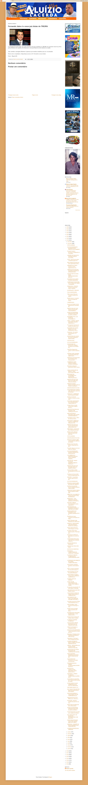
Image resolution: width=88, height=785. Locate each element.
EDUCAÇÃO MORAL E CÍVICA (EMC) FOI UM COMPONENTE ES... (72, 694)
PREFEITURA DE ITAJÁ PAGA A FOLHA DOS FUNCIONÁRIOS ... (72, 309)
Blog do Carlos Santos (71, 184)
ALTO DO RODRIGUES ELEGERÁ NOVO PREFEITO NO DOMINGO (73, 248)
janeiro (69, 748)
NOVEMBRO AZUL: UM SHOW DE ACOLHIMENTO (72, 317)
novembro (70, 243)
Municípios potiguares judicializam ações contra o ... (73, 367)
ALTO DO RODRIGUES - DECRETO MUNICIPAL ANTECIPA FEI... (72, 452)
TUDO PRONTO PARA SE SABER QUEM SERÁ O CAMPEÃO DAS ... (73, 594)
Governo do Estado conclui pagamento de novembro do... (73, 305)
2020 (67, 238)
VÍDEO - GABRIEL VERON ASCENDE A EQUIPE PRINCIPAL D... (73, 322)
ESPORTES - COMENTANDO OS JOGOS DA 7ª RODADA (73, 552)
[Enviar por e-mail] (27, 59)
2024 (67, 230)
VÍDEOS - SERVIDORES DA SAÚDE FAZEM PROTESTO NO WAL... (73, 646)
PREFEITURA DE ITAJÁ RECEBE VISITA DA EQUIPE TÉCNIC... (72, 467)
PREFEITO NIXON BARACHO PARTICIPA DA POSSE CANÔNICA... (73, 385)
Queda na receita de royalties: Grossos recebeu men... (73, 398)
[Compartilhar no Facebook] (31, 59)
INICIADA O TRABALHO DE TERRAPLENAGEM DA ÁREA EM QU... (73, 635)
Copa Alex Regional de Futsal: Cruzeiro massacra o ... (73, 350)
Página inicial (35, 95)
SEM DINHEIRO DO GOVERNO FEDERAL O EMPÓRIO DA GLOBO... (73, 508)
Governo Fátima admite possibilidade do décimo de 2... (73, 471)
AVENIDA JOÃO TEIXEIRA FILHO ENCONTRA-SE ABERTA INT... (73, 354)
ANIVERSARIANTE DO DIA (73, 387)
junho (69, 739)
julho (69, 737)
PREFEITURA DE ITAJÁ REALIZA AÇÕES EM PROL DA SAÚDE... (72, 380)
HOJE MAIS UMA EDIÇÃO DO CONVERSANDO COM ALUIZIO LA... (73, 402)
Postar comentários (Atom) (17, 97)
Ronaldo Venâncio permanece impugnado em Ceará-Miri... (73, 252)
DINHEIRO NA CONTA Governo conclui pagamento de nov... (72, 266)
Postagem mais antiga (56, 95)
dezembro (70, 241)
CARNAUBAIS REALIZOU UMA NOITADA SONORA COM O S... (73, 540)
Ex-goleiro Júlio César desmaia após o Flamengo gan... (73, 531)
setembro (70, 733)
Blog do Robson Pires (71, 178)
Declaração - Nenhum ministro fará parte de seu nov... (73, 701)
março (69, 744)
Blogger (50, 777)
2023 (67, 232)
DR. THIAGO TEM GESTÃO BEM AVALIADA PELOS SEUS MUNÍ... (73, 690)
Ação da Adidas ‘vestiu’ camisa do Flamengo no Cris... (72, 605)
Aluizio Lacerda (69, 768)
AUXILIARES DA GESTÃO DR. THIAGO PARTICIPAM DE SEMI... (73, 680)
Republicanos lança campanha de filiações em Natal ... (73, 517)
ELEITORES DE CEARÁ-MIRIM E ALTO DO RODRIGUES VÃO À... (72, 329)
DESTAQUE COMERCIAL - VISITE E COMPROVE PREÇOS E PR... (73, 421)
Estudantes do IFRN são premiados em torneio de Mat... (73, 536)
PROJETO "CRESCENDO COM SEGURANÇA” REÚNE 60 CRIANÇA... (73, 524)
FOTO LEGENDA (71, 245)
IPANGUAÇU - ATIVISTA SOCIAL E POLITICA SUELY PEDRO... (72, 287)
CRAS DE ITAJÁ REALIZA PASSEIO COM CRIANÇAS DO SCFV (73, 410)
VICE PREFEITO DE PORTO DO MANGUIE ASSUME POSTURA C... (73, 598)
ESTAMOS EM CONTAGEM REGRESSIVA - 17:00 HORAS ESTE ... (73, 614)
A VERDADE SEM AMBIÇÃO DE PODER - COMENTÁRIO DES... (73, 561)
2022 (67, 234)
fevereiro (69, 746)
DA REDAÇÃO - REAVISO (73, 290)
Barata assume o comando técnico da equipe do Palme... (73, 299)
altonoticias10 (69, 189)
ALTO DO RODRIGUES (72, 342)
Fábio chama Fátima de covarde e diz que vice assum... (72, 295)
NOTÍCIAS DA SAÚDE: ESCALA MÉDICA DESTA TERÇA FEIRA (73, 487)
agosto (69, 735)
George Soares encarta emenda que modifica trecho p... (72, 406)
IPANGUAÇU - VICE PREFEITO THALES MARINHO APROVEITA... (73, 499)
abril (69, 743)
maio (69, 741)
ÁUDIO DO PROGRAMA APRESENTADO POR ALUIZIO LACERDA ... (72, 313)
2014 (67, 758)
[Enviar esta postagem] (25, 59)
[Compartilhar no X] (30, 59)
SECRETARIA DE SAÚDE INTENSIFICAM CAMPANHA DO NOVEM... (73, 650)
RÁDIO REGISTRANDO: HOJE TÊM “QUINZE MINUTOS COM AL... (72, 721)
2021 (67, 236)
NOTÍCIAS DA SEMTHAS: (73, 549)
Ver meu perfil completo (70, 770)
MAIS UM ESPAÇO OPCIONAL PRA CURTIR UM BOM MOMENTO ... (73, 414)
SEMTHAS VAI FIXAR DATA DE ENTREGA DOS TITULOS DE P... (73, 359)
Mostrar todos (77, 210)
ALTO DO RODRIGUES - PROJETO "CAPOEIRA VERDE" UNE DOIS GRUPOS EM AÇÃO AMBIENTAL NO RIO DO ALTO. (72, 193)
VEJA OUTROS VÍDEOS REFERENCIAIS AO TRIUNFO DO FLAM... (72, 624)
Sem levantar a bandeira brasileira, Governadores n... (73, 565)
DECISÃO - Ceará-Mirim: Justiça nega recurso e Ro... (72, 478)
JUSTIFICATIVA (70, 340)
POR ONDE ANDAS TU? (72, 687)
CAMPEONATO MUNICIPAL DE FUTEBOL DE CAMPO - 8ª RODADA (73, 283)
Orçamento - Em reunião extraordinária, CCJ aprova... (72, 333)
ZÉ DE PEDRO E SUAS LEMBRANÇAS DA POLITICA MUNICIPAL (72, 684)
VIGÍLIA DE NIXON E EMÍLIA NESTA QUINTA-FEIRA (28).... (73, 491)
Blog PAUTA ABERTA (71, 198)
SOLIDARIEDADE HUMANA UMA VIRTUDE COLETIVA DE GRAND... (73, 391)
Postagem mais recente (13, 95)
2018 (67, 750)
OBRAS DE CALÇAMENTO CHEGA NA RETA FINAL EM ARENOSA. (73, 495)
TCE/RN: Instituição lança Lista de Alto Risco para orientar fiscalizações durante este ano (72, 200)
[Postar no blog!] (29, 59)
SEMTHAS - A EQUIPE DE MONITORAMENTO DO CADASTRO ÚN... (73, 725)
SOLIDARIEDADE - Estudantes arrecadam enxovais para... (72, 660)
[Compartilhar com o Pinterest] (32, 59)
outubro (69, 731)
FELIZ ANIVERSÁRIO (72, 292)
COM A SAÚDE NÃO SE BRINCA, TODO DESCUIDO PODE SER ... (73, 371)
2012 (67, 762)
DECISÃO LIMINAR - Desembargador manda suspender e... (72, 504)
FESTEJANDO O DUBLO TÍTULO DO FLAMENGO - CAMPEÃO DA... (73, 575)
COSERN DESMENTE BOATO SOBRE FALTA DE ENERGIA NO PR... (73, 642)
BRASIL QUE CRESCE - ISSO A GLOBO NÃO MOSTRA (72, 433)
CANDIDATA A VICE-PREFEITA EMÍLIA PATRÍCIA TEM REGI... (72, 363)
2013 (67, 760)
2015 (67, 756)
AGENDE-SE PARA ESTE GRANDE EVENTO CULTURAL (73, 256)
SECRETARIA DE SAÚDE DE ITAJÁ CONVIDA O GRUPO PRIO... (73, 337)
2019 (67, 240)
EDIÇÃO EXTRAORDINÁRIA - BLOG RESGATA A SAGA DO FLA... (73, 631)
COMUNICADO (70, 302)
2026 (67, 227)
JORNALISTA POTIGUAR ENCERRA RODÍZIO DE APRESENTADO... (73, 270)
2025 (67, 228)
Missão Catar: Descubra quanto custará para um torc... (72, 445)
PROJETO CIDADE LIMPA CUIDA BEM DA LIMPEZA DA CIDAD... (73, 441)
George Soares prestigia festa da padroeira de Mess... (72, 609)
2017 (67, 752)
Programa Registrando (71, 205)
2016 (67, 754)
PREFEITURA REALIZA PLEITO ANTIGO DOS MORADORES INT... (72, 426)
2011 (67, 763)
